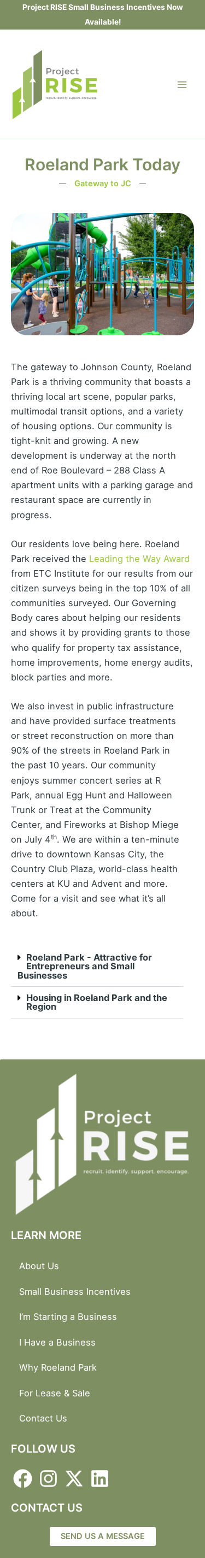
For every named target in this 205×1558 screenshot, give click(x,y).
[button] (97, 966)
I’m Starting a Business (68, 1316)
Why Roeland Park (58, 1367)
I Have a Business (57, 1342)
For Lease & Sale (54, 1393)
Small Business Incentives (75, 1291)
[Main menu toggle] (181, 84)
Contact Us (43, 1418)
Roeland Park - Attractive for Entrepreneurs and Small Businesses (84, 966)
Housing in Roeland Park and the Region (96, 1002)
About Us (39, 1265)
